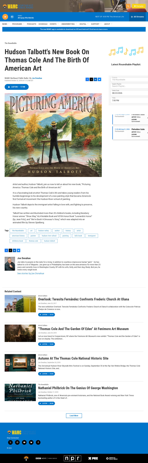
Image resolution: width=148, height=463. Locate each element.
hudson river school (49, 236)
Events (53, 24)
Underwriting (68, 24)
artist (79, 231)
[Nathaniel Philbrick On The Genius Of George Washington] (20, 392)
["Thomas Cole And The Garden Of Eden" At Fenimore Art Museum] (20, 333)
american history (18, 236)
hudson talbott (49, 241)
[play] (5, 17)
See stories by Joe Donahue (30, 273)
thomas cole (33, 241)
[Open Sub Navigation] (9, 24)
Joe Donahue (37, 78)
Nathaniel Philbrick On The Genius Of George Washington (78, 388)
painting (66, 236)
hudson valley (44, 231)
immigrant (92, 236)
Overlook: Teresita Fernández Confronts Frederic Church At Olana (83, 299)
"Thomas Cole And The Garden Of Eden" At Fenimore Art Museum (83, 329)
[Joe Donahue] (10, 264)
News (4, 24)
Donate (139, 6)
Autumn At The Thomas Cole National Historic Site (73, 358)
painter (33, 236)
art (31, 231)
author (57, 231)
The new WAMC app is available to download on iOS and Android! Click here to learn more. (74, 29)
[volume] (12, 16)
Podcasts (31, 24)
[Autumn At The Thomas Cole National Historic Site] (20, 362)
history (68, 231)
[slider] (15, 17)
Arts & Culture (42, 296)
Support (95, 24)
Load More (74, 416)
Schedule (43, 24)
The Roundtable (11, 43)
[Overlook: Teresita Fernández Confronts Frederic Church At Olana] (20, 303)
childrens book (17, 241)
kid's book (78, 236)
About (107, 24)
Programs (17, 24)
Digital (83, 24)
